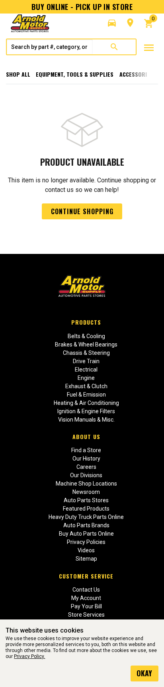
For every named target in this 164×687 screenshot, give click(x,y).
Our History (86, 458)
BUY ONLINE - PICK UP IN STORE (82, 7)
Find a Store (86, 450)
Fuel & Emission (86, 394)
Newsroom (86, 492)
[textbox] (50, 46)
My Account (86, 598)
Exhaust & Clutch (86, 386)
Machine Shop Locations (86, 483)
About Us (86, 436)
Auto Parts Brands (86, 525)
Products (86, 322)
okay (144, 673)
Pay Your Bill (86, 606)
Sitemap (86, 558)
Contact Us (86, 589)
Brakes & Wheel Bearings (86, 344)
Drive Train (86, 361)
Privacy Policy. (29, 656)
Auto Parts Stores (86, 500)
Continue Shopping (82, 211)
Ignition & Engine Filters (86, 411)
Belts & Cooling (86, 336)
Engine (86, 378)
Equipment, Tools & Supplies (74, 74)
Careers (86, 467)
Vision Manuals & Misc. (86, 419)
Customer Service (86, 576)
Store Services (86, 615)
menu (149, 47)
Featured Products (86, 508)
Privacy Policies (86, 542)
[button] (111, 23)
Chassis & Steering (86, 353)
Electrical (86, 369)
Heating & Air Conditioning (86, 403)
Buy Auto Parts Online (86, 533)
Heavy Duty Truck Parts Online (86, 517)
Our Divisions (86, 475)
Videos (86, 550)
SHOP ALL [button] (18, 74)
